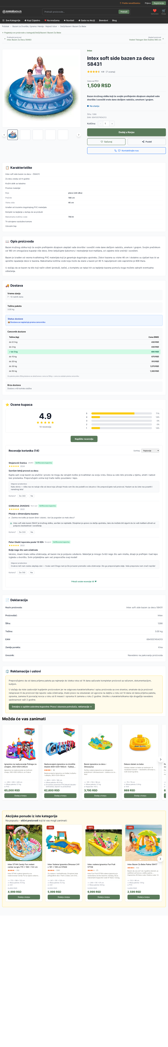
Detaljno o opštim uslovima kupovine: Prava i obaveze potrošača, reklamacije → (52, 706)
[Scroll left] (4, 135)
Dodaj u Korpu (126, 132)
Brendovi (103, 20)
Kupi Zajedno (33, 20)
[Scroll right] (79, 135)
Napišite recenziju (84, 439)
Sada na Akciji (88, 20)
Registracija (159, 3)
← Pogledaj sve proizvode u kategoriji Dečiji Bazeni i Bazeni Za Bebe (31, 33)
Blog (114, 20)
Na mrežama (53, 20)
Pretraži (124, 12)
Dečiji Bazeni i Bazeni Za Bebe (73, 26)
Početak (5, 26)
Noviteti (70, 20)
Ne (32, 496)
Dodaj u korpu (20, 795)
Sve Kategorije (13, 20)
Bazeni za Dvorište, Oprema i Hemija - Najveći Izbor (34, 26)
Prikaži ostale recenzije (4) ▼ (84, 581)
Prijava (148, 3)
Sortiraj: (136, 451)
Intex (89, 50)
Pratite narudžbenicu (131, 3)
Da (22, 496)
